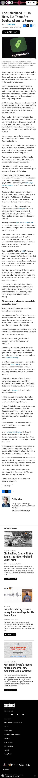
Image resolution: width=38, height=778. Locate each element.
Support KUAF (8, 730)
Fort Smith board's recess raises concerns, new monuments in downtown (18, 668)
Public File (6, 750)
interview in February (13, 432)
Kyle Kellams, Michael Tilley (11, 675)
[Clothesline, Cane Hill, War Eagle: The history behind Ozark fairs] (18, 539)
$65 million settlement (24, 223)
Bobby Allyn (11, 24)
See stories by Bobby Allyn (21, 511)
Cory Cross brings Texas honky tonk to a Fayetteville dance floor (19, 612)
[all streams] (35, 775)
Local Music (7, 606)
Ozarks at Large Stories (10, 551)
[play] (3, 776)
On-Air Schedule (8, 742)
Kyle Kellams (7, 619)
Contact (6, 726)
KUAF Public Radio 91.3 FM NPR (13, 722)
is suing (15, 390)
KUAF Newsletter (8, 746)
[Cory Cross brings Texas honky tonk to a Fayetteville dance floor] (18, 595)
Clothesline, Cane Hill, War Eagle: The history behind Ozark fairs (18, 556)
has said (22, 209)
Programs (7, 738)
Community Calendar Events (12, 734)
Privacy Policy (8, 754)
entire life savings (12, 358)
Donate (32, 3)
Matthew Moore (8, 564)
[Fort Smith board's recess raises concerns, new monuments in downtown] (18, 650)
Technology (7, 485)
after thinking (15, 364)
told (23, 251)
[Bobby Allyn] (6, 501)
